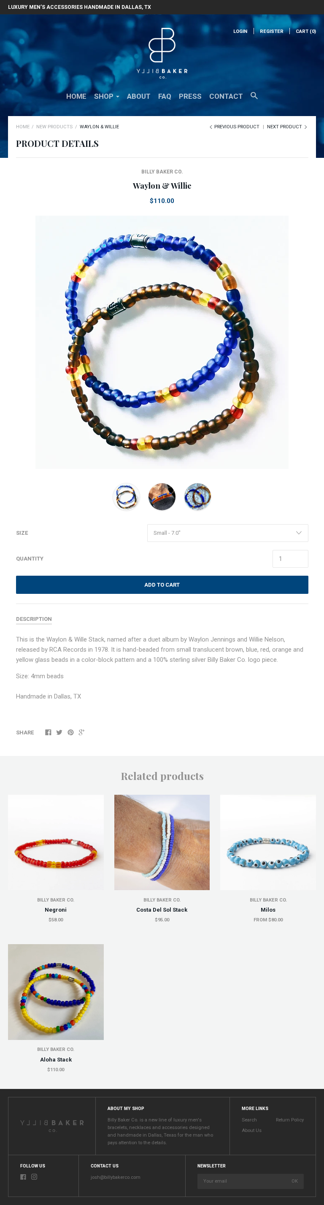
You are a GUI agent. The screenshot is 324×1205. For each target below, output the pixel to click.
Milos (268, 910)
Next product (285, 127)
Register (272, 31)
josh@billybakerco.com (115, 1177)
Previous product (237, 127)
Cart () (306, 31)
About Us (252, 1130)
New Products (54, 127)
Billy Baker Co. (162, 172)
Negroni (56, 910)
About (139, 96)
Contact (226, 96)
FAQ (164, 96)
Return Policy (290, 1120)
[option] (162, 342)
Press (190, 96)
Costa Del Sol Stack (161, 910)
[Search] (254, 99)
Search (249, 1120)
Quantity (29, 558)
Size (22, 533)
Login (240, 31)
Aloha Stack (56, 1059)
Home (76, 96)
